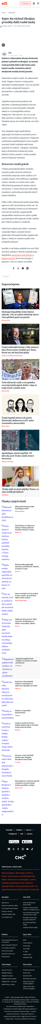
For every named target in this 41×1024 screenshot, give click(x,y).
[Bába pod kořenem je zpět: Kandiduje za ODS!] (8, 514)
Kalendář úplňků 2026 (8, 914)
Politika (4, 934)
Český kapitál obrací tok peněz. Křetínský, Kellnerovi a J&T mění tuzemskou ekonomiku (18, 420)
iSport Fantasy (13, 876)
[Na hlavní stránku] (4, 3)
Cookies (33, 1011)
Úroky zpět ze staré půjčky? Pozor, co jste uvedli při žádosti (20, 490)
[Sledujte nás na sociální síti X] (13, 849)
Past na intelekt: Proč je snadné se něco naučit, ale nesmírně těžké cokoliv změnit (26, 596)
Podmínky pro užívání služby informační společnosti (20, 1009)
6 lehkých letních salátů (30, 927)
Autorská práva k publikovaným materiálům (20, 1006)
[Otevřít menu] (38, 3)
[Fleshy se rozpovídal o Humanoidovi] (8, 715)
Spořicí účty (26, 973)
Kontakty (9, 830)
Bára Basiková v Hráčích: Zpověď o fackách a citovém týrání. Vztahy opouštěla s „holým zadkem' (27, 783)
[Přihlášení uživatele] (34, 3)
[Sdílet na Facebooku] (13, 268)
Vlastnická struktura (27, 1014)
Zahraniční (12, 13)
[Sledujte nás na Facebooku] (18, 849)
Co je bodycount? (7, 917)
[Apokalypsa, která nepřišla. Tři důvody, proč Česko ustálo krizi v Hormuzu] (20, 440)
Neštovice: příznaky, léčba (10, 905)
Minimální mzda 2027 (29, 979)
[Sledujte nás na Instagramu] (22, 849)
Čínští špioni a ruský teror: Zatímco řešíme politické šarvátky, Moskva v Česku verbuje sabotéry (25, 528)
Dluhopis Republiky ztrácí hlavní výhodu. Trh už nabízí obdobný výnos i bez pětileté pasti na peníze (20, 314)
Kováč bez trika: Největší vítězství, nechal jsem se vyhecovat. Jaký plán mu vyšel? (26, 684)
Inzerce (28, 830)
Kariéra (29, 834)
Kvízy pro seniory (7, 911)
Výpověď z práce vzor (8, 954)
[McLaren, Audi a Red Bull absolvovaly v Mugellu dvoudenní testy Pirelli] (8, 766)
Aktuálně (5, 897)
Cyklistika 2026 (27, 957)
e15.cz (3, 13)
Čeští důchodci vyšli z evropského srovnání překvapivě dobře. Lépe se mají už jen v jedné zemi (19, 385)
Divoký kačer (6, 957)
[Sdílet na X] (18, 268)
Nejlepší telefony (7, 973)
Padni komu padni (7, 951)
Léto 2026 (26, 897)
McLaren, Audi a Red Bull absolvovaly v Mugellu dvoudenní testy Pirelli (24, 757)
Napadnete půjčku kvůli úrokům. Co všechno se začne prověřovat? (26, 661)
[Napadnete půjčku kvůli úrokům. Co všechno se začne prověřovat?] (8, 668)
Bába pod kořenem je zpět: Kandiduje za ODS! (24, 508)
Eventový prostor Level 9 (25, 886)
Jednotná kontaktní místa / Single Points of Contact (20, 1016)
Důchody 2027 (27, 976)
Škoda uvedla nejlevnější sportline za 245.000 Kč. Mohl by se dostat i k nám (27, 567)
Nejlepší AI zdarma (7, 976)
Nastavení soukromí (13, 1014)
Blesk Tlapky (20, 873)
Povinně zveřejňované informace (25, 1019)
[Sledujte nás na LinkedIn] (9, 849)
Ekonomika (27, 964)
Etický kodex (9, 1019)
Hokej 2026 (26, 946)
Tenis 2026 (26, 949)
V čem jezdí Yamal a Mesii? (10, 908)
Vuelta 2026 (34, 889)
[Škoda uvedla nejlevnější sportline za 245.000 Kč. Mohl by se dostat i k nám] (8, 577)
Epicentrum (5, 903)
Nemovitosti (12, 880)
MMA (24, 940)
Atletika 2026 (27, 954)
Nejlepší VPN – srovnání (9, 981)
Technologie (6, 964)
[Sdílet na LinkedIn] (27, 268)
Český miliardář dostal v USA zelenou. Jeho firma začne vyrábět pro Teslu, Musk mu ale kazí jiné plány (20, 350)
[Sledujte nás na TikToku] (32, 849)
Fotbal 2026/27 (27, 943)
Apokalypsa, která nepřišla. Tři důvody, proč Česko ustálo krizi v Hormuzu (18, 456)
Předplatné (13, 834)
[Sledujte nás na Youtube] (27, 849)
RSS (21, 834)
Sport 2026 (27, 934)
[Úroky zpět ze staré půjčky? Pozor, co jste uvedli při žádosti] (20, 476)
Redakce (19, 830)
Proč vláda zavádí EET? (9, 948)
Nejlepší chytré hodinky (9, 979)
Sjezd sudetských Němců (9, 945)
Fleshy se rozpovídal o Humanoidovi (23, 712)
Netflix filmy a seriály (8, 984)
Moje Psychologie (8, 873)
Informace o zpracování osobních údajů (16, 1011)
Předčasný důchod (29, 970)
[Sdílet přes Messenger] (22, 268)
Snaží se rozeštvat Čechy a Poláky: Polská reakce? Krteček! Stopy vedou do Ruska (26, 725)
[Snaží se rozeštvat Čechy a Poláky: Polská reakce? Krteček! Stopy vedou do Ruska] (8, 737)
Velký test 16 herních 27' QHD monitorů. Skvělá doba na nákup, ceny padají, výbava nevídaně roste (26, 621)
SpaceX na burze (7, 970)
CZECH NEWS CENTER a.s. (28, 997)
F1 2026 (25, 952)
